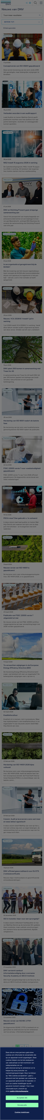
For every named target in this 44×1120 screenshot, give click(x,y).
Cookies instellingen (22, 1112)
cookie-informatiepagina (19, 1091)
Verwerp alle (22, 1105)
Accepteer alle (22, 1098)
